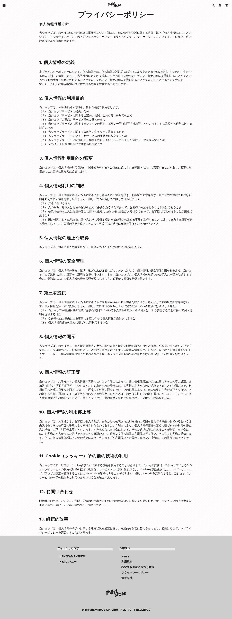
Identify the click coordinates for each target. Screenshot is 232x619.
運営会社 (126, 578)
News (125, 556)
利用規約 (126, 561)
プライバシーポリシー (135, 572)
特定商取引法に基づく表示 (137, 567)
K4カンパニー (68, 561)
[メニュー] (4, 5)
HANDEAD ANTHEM (72, 556)
